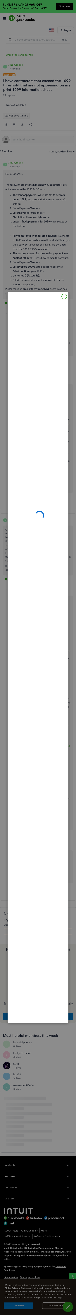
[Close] (64, 296)
